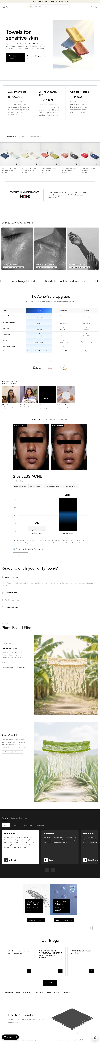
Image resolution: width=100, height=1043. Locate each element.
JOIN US (37, 992)
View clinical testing (78, 1040)
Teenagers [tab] (28, 825)
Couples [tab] (16, 825)
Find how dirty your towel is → (36, 57)
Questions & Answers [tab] (19, 818)
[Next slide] (95, 928)
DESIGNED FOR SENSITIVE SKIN (16, 992)
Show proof (20, 555)
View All (50, 983)
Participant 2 (50, 420)
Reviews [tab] (5, 818)
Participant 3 (63, 420)
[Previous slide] (90, 928)
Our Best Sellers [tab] (11, 137)
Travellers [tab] (40, 825)
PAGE (66, 992)
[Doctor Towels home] (7, 7)
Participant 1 (36, 420)
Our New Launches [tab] (36, 137)
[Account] (92, 6)
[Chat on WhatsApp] (95, 1037)
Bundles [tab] (23, 137)
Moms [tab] (6, 825)
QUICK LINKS (52, 992)
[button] (3, 6)
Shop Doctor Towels (13, 57)
